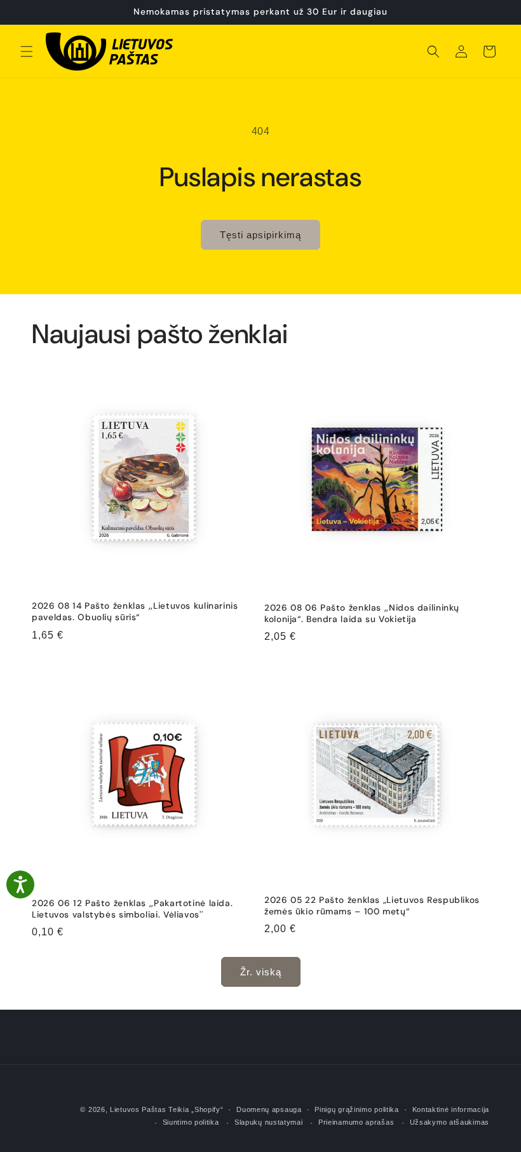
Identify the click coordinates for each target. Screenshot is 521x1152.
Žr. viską (260, 971)
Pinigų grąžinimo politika (357, 1109)
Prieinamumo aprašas (356, 1122)
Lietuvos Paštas (138, 1109)
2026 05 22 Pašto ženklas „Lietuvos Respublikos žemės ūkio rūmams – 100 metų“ (372, 906)
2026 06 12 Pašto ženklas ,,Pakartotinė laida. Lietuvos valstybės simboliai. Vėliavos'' (132, 909)
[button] (27, 51)
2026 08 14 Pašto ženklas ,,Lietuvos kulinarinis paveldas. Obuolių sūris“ (135, 611)
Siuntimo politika (191, 1122)
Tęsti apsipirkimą (260, 234)
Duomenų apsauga (269, 1109)
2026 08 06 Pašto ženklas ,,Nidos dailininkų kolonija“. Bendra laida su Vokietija (361, 613)
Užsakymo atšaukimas (449, 1122)
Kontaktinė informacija (450, 1109)
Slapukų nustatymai (268, 1122)
